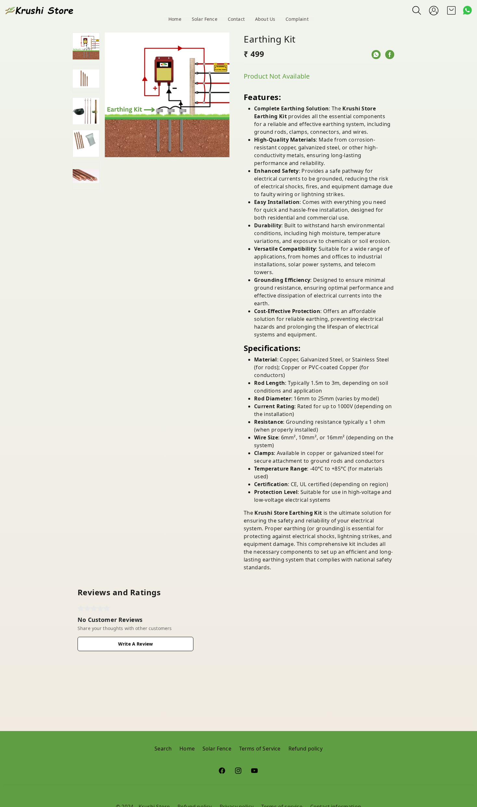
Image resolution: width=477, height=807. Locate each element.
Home (174, 19)
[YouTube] (255, 770)
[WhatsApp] (376, 54)
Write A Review (135, 644)
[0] (451, 10)
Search (163, 748)
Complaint (297, 19)
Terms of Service (260, 748)
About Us (265, 19)
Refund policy (305, 748)
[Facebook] (389, 54)
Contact (236, 19)
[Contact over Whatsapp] (467, 10)
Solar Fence (204, 19)
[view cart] (451, 10)
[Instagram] (238, 770)
